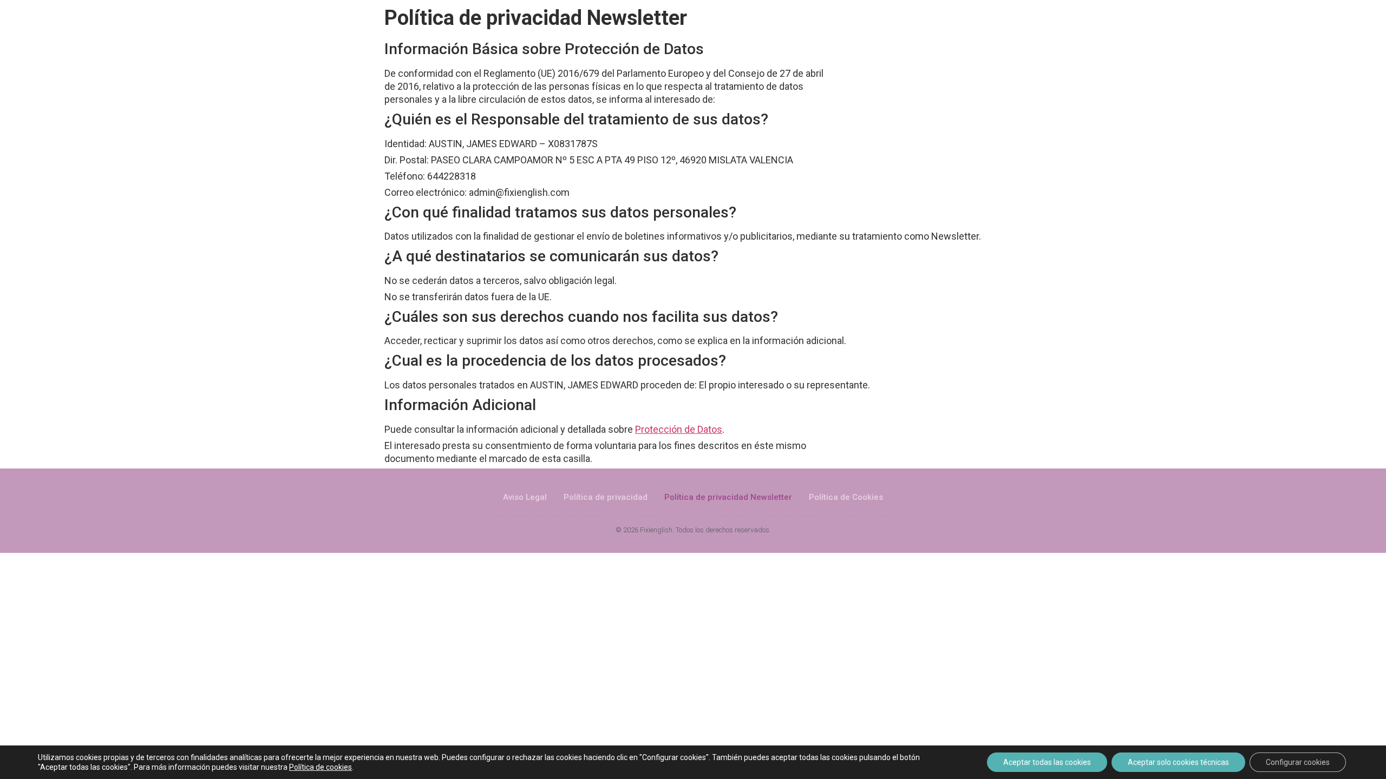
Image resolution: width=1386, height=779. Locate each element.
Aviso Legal (525, 497)
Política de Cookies (846, 497)
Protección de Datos (678, 429)
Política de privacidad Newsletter (728, 497)
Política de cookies (320, 767)
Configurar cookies (1298, 762)
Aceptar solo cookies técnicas (1178, 762)
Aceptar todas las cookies (1047, 762)
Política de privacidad (606, 497)
